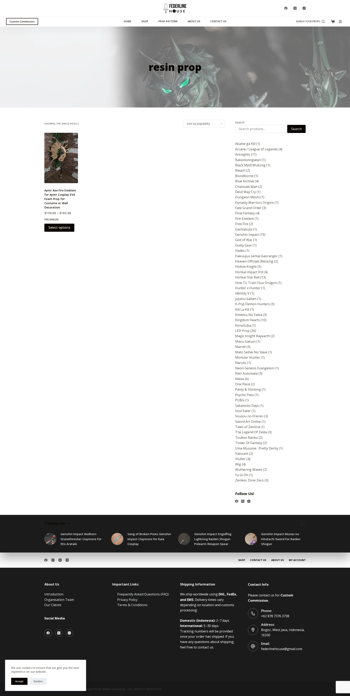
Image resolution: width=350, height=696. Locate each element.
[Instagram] (304, 8)
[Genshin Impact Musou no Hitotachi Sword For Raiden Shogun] (251, 539)
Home (127, 21)
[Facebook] (285, 8)
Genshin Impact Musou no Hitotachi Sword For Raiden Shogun (280, 539)
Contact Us (218, 21)
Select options (59, 227)
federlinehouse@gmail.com (281, 649)
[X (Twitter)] (295, 8)
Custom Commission (22, 21)
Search (239, 122)
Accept (19, 681)
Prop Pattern (167, 21)
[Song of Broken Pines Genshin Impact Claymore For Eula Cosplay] (117, 539)
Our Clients (52, 605)
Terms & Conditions (132, 605)
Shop (144, 21)
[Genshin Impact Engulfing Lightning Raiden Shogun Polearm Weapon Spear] (184, 539)
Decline (38, 681)
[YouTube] (60, 560)
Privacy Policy (127, 599)
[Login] (340, 21)
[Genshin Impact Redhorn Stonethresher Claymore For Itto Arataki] (50, 539)
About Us (194, 21)
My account (297, 560)
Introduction (53, 594)
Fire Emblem (51, 219)
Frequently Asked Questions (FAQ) (143, 594)
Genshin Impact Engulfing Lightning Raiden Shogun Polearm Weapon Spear (212, 539)
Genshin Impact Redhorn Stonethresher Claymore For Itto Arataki (81, 539)
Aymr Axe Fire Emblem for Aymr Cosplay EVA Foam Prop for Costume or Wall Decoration (60, 198)
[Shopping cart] (333, 21)
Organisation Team (59, 599)
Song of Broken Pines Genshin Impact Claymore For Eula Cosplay (149, 539)
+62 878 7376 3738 (275, 616)
